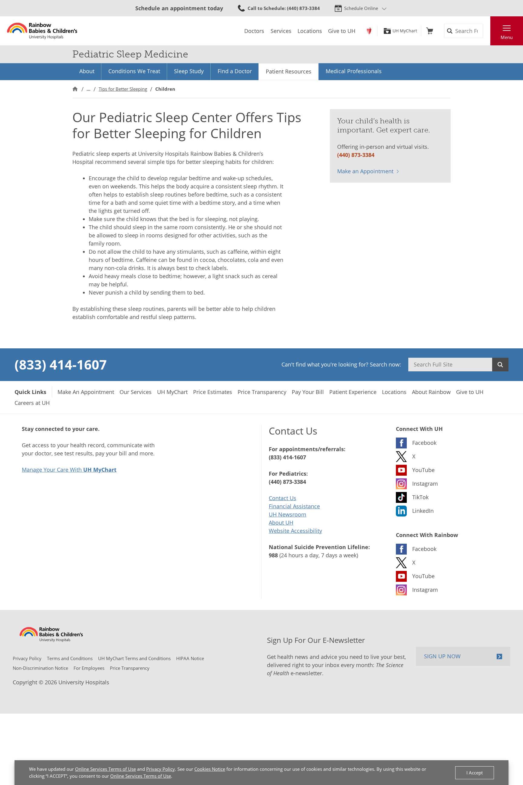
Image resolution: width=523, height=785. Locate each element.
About (86, 71)
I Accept (474, 773)
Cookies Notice (209, 769)
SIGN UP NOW (442, 656)
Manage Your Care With (69, 469)
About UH (281, 522)
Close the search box (487, 31)
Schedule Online (361, 8)
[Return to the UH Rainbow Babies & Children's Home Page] (42, 31)
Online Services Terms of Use (105, 769)
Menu (507, 37)
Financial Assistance (294, 506)
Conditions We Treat (134, 71)
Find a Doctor (235, 71)
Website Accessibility (295, 530)
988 (273, 555)
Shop (430, 30)
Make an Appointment (365, 171)
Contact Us (282, 498)
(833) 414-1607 (61, 364)
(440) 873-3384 (355, 154)
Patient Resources (288, 71)
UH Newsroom (287, 514)
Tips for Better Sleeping (123, 89)
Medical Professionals (354, 71)
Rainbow (369, 30)
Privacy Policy (160, 769)
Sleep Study (189, 71)
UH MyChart (405, 31)
